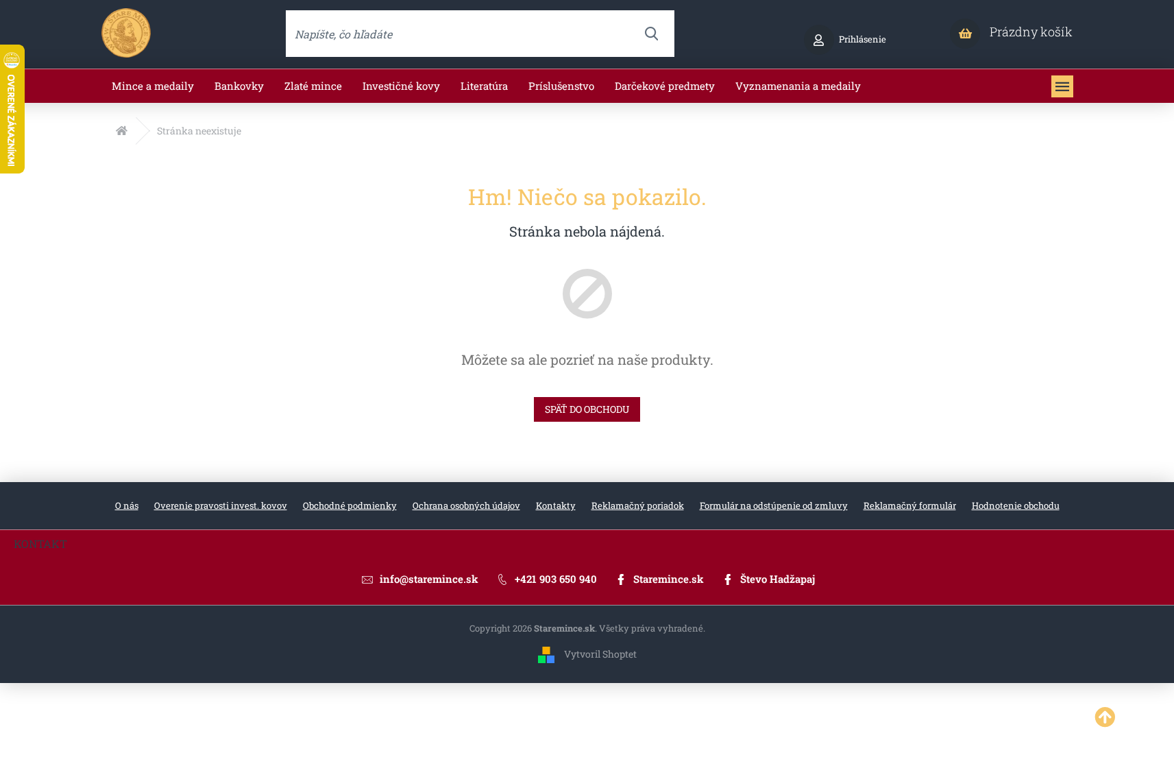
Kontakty (556, 505)
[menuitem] (152, 86)
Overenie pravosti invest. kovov (220, 505)
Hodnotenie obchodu (1016, 505)
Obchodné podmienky (350, 505)
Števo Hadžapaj (777, 579)
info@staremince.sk (429, 579)
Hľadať (651, 33)
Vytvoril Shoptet (600, 653)
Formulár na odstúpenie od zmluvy (774, 505)
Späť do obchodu (587, 409)
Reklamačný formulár (910, 505)
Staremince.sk (668, 579)
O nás (126, 505)
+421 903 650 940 (556, 579)
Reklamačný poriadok (637, 505)
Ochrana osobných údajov (466, 505)
